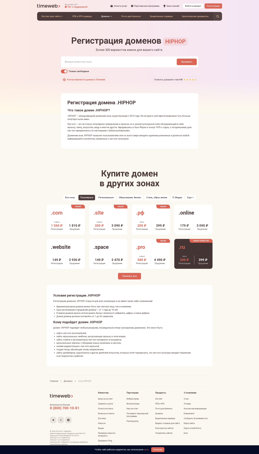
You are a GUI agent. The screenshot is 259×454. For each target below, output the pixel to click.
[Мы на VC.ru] (61, 420)
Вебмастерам (133, 399)
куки (146, 449)
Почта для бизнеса (163, 408)
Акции (101, 428)
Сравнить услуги (105, 404)
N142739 (75, 436)
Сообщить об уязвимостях (196, 418)
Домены (159, 413)
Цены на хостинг (105, 399)
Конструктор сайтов (164, 428)
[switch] (64, 71)
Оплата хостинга (105, 408)
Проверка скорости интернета (106, 434)
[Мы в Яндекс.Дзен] (68, 420)
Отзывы (187, 404)
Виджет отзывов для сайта (167, 423)
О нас (186, 399)
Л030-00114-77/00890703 (60, 440)
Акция (78, 206)
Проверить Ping (105, 441)
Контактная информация (195, 408)
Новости (102, 423)
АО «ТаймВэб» (65, 431)
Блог (186, 433)
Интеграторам (133, 404)
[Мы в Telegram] (53, 420)
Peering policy (133, 421)
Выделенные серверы (165, 418)
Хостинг (158, 399)
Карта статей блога (192, 428)
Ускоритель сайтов (163, 433)
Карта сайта (189, 423)
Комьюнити (189, 413)
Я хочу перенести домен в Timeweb (86, 79)
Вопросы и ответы (106, 413)
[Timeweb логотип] (49, 6)
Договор (102, 418)
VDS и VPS (160, 404)
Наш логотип (132, 408)
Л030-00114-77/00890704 (60, 438)
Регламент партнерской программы (137, 414)
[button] (76, 6)
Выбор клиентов (201, 241)
